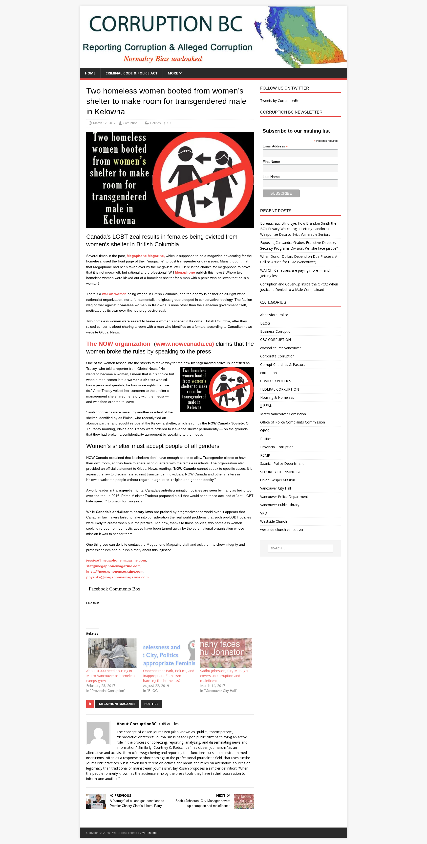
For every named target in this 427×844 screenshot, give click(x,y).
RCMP (265, 455)
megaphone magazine (117, 704)
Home (90, 73)
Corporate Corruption (277, 356)
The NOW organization (119, 343)
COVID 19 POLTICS (275, 380)
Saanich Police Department (282, 463)
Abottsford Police (274, 314)
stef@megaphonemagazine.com (113, 566)
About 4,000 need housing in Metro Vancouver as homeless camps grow (110, 675)
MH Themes (150, 833)
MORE (173, 73)
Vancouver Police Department (284, 496)
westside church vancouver (281, 529)
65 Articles (170, 723)
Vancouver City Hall (275, 488)
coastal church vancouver (280, 348)
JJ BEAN (266, 405)
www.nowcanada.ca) (185, 343)
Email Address (275, 146)
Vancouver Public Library (279, 504)
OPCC (265, 430)
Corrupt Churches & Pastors (282, 364)
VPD (263, 513)
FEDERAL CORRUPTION (279, 389)
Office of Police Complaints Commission (292, 422)
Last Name (271, 177)
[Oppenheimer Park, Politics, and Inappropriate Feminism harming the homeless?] (169, 653)
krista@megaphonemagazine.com (114, 571)
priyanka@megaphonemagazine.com (117, 577)
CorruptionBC (132, 123)
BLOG (265, 323)
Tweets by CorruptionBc (279, 100)
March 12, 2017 (104, 123)
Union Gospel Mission (277, 480)
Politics (155, 123)
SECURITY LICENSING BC (280, 471)
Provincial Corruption (277, 447)
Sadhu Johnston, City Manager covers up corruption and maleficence (224, 675)
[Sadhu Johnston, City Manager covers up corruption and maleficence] (226, 653)
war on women (114, 294)
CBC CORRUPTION (275, 339)
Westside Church (273, 521)
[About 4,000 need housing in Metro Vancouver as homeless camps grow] (112, 653)
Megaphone (185, 272)
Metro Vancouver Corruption (283, 414)
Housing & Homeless (277, 397)
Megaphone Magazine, (145, 256)
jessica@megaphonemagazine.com (116, 560)
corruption (268, 372)
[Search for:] (300, 548)
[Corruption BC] (213, 65)
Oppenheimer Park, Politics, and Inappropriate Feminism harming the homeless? (168, 675)
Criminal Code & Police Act (132, 73)
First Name (271, 162)
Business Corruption (276, 331)
